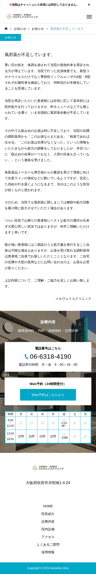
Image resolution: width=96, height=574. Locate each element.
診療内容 (48, 521)
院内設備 (48, 529)
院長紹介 (48, 514)
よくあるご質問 (48, 544)
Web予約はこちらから (48, 395)
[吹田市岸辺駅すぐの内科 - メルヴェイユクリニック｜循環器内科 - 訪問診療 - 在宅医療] (22, 16)
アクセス (48, 537)
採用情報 (48, 552)
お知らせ (10, 37)
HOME (48, 506)
